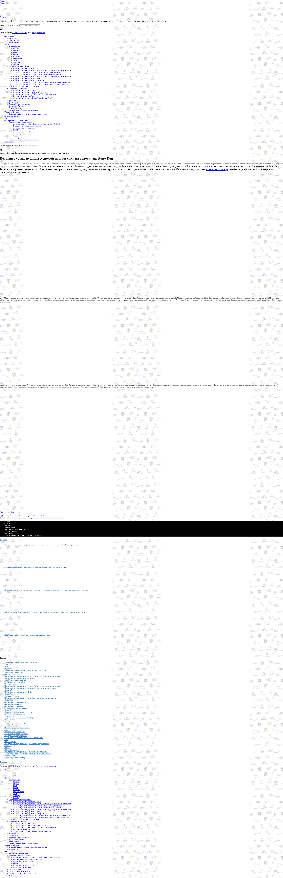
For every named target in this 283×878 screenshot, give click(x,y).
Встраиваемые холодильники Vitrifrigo (27, 126)
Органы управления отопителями (26, 86)
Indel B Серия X (10, 742)
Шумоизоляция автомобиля (19, 138)
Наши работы (14, 42)
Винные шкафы (15, 136)
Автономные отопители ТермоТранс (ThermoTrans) (32, 98)
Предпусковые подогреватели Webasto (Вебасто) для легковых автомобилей (42, 70)
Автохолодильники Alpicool (23, 128)
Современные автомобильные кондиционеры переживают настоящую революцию (35, 567)
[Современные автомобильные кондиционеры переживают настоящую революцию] (12, 578)
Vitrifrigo (16, 62)
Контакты (8, 142)
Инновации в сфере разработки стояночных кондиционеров (27, 635)
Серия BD (8, 690)
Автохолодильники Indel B (14, 724)
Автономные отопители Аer (24, 90)
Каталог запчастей (11, 116)
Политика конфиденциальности (16, 529)
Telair (15, 60)
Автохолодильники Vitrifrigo (24, 132)
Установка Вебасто (11, 112)
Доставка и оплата (11, 531)
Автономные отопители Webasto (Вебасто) (29, 92)
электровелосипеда (217, 169)
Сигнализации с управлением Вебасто (23, 140)
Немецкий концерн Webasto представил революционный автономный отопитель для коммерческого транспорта (46, 590)
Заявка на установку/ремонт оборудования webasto (28, 114)
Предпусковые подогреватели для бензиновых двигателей (40, 72)
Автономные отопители (18, 88)
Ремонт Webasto (15, 108)
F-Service (3, 17)
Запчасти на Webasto (16, 106)
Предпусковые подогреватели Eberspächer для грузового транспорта (43, 84)
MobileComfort (18, 58)
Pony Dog (10, 512)
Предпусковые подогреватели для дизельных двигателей (39, 74)
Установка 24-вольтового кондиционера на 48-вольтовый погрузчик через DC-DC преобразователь (41, 545)
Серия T (7, 694)
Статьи (7, 524)
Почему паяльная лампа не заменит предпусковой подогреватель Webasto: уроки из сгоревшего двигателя (44, 612)
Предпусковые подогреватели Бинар (27, 78)
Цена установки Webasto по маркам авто (24, 110)
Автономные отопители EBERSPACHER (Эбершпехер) (34, 94)
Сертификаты (14, 40)
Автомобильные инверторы (19, 104)
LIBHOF (16, 56)
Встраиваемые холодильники (15, 708)
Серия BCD (8, 700)
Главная (7, 522)
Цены (6, 44)
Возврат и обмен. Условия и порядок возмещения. (23, 535)
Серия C (7, 720)
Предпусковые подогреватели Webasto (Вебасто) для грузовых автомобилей (42, 76)
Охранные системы (11, 696)
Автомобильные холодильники (21, 122)
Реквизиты (13, 38)
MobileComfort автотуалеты (14, 732)
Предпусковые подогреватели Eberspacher (29, 80)
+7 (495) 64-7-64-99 (19, 33)
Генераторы (13, 102)
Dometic (16, 48)
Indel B (15, 54)
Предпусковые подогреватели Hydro (27, 68)
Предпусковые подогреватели (20, 66)
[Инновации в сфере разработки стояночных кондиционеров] (12, 645)
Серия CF (8, 710)
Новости (3, 512)
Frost (15, 52)
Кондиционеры (14, 46)
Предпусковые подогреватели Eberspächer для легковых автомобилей (44, 82)
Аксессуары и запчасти (22, 134)
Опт (6, 118)
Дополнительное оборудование (16, 120)
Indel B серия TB (10, 750)
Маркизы (12, 100)
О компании (9, 36)
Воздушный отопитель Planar (24, 96)
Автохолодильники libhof (14, 672)
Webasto (16, 64)
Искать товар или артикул (10, 25)
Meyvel (16, 50)
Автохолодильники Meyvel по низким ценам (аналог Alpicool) (36, 124)
